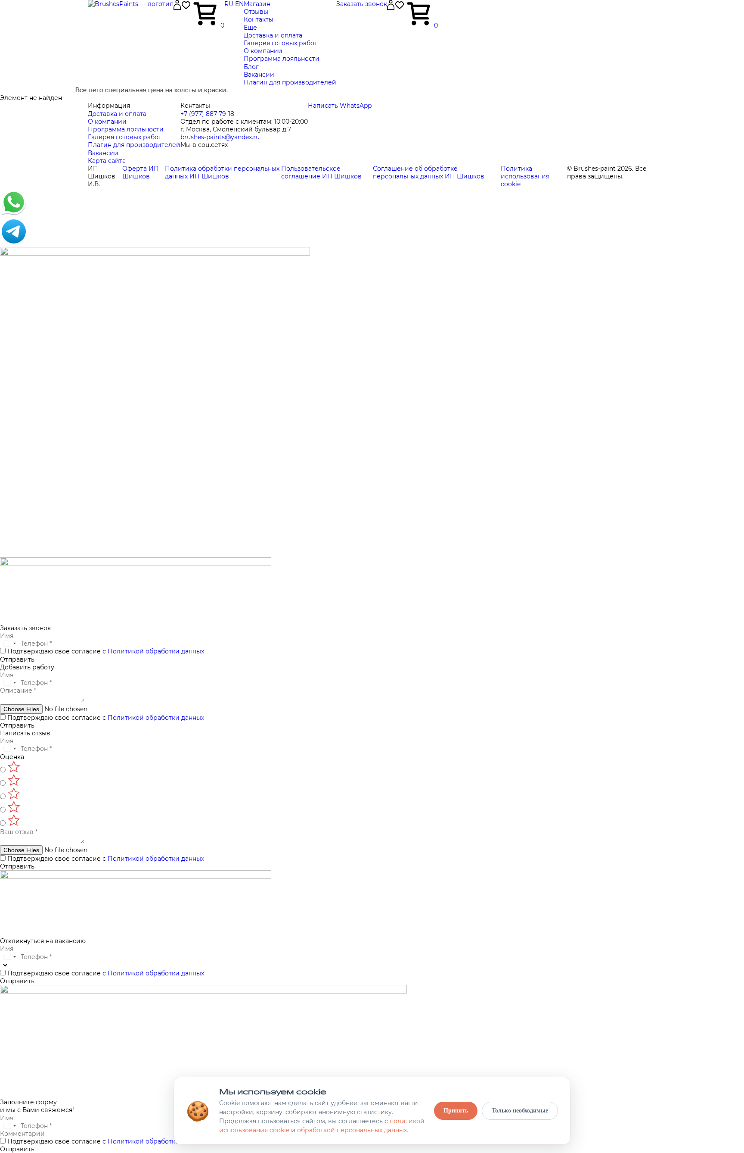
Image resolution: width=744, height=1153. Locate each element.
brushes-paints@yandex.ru (220, 137)
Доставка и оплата (273, 35)
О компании (263, 51)
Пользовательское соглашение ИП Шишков (321, 172)
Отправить (17, 659)
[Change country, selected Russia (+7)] (9, 643)
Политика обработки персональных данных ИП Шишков (222, 172)
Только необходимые (520, 1110)
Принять (455, 1110)
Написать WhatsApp (340, 105)
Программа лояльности (281, 58)
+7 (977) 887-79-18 (207, 114)
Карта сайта (107, 161)
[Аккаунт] (177, 8)
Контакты (258, 19)
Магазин (257, 4)
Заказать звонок (361, 4)
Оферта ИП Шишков (140, 172)
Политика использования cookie (525, 176)
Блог (251, 67)
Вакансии (259, 74)
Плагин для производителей (290, 82)
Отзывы (256, 12)
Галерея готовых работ (280, 43)
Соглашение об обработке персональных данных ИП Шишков (428, 172)
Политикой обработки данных (156, 651)
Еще (250, 27)
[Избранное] (186, 8)
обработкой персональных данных (352, 1130)
